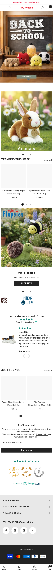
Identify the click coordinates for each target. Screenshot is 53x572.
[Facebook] (18, 298)
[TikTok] (29, 298)
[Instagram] (23, 298)
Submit (26, 291)
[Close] (49, 266)
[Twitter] (34, 298)
